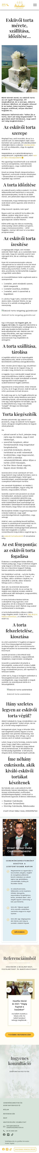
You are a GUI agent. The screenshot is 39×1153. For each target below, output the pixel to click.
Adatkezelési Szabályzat (14, 1122)
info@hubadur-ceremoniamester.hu (15, 1126)
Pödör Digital (9, 1143)
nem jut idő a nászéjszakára (19, 156)
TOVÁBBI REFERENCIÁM (19, 1035)
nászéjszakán (29, 145)
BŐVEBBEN (20, 932)
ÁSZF (5, 1118)
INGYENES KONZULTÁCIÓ (25, 1149)
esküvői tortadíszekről (13, 536)
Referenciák (9, 1114)
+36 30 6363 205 (11, 1131)
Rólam (6, 1109)
